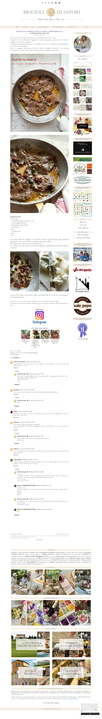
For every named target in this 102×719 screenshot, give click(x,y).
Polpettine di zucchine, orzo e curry (25, 341)
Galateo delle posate (83, 228)
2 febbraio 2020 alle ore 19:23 (30, 459)
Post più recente (24, 536)
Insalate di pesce (31, 558)
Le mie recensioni (42, 27)
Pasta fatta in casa (46, 560)
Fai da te (83, 556)
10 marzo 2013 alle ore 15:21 (33, 361)
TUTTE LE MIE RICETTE (57, 27)
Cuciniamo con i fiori (17, 556)
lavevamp (16, 390)
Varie (28, 564)
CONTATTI (24, 27)
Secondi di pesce (42, 562)
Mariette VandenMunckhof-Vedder (26, 485)
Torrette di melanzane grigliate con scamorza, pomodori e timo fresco (35, 343)
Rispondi (16, 368)
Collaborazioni (66, 554)
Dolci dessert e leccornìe (63, 556)
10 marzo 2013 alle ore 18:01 (25, 411)
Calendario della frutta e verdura (50, 554)
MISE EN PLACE (71, 27)
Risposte (17, 371)
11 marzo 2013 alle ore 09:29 (26, 422)
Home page (39, 539)
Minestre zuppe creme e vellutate (81, 558)
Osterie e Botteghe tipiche (20, 560)
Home (17, 27)
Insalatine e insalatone (43, 558)
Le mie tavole (83, 225)
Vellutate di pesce (37, 564)
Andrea (15, 411)
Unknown (16, 422)
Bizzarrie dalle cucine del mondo (74, 552)
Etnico (76, 556)
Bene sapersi (61, 552)
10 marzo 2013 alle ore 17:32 (36, 400)
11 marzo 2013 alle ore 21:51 (26, 449)
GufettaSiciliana (18, 459)
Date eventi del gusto (83, 235)
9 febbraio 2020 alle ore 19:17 (36, 499)
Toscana (85, 562)
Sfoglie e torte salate (56, 562)
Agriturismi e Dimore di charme (19, 552)
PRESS (33, 27)
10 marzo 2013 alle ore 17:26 (36, 374)
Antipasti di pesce (34, 552)
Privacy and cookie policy (72, 698)
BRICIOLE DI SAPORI (53, 703)
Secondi (16, 354)
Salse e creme (21, 562)
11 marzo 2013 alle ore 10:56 (36, 436)
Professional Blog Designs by (51, 708)
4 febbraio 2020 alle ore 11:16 (43, 485)
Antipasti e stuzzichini (48, 552)
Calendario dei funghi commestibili (32, 554)
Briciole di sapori (21, 374)
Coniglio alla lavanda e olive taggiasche (55, 341)
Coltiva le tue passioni (19, 361)
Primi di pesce (62, 560)
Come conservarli (76, 554)
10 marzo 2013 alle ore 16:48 (26, 390)
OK (90, 714)
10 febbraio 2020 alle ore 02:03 (44, 509)
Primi (54, 560)
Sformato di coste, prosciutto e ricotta (45, 341)
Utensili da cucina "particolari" (18, 564)
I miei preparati (22, 558)
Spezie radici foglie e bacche (72, 562)
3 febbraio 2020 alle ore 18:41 (36, 472)
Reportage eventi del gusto (83, 237)
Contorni (85, 554)
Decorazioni (51, 556)
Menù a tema (83, 222)
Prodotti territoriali (74, 560)
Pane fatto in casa (35, 560)
